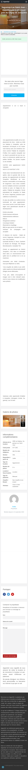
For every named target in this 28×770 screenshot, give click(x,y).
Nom (4, 615)
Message (5, 628)
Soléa (14, 506)
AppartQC (6, 1)
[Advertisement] (14, 59)
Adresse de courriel (7, 621)
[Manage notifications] (3, 767)
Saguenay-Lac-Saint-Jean (15, 20)
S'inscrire (14, 95)
